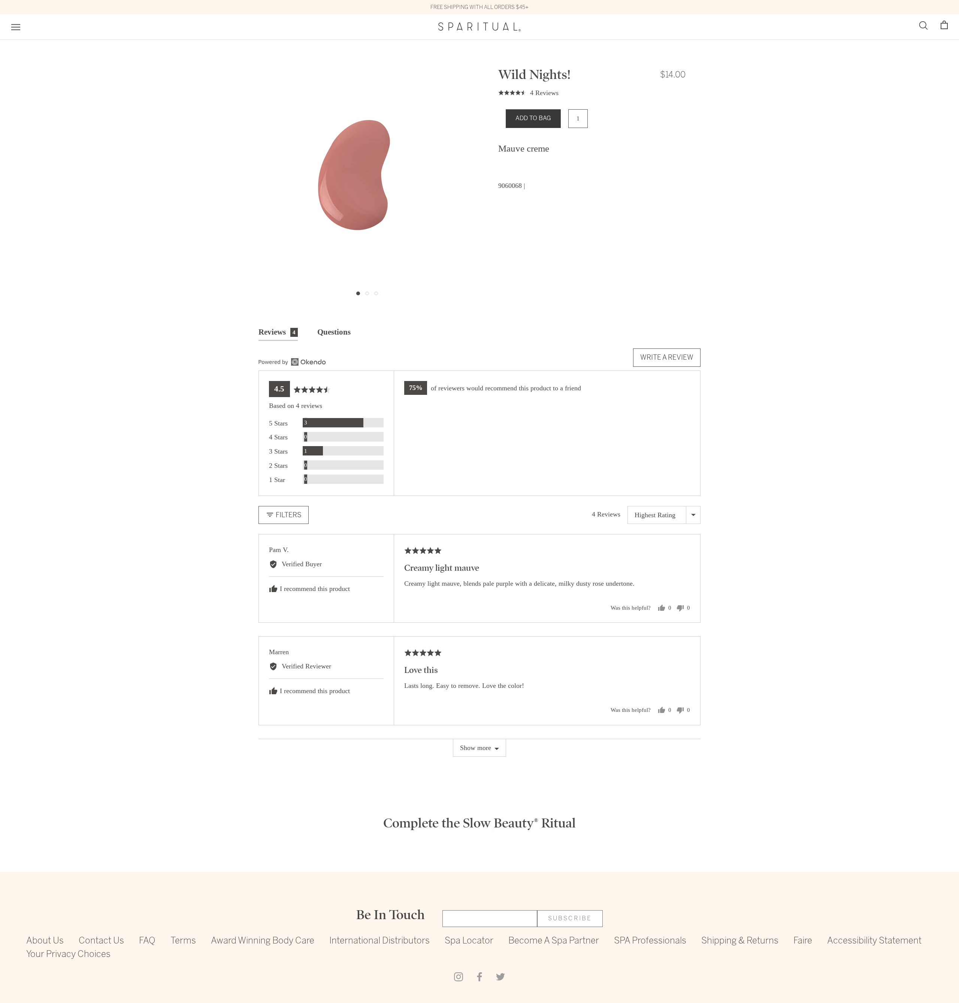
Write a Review (666, 357)
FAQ (147, 941)
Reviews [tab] (277, 332)
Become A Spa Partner (553, 941)
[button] (944, 25)
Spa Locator (469, 941)
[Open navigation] (15, 27)
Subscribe (570, 918)
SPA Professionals (650, 941)
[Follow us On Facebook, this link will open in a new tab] (479, 976)
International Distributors (379, 941)
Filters (288, 514)
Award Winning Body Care (262, 941)
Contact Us (101, 941)
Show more (475, 748)
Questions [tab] (334, 332)
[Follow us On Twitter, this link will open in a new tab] (500, 976)
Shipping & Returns (739, 941)
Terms (183, 941)
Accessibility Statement (874, 941)
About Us (45, 941)
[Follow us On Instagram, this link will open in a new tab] (458, 976)
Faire (802, 941)
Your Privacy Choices (68, 954)
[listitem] (592, 148)
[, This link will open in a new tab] (292, 361)
